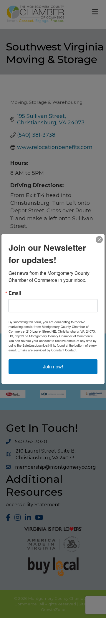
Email (15, 293)
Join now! (53, 366)
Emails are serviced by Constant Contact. (47, 350)
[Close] (99, 239)
